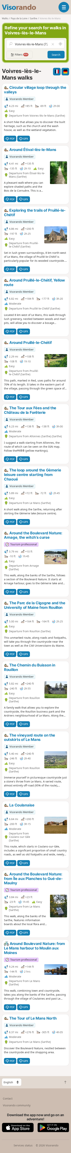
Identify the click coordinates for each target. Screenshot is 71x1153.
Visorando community (16, 1105)
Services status (23, 1145)
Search (56, 54)
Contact (7, 1098)
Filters (21, 54)
